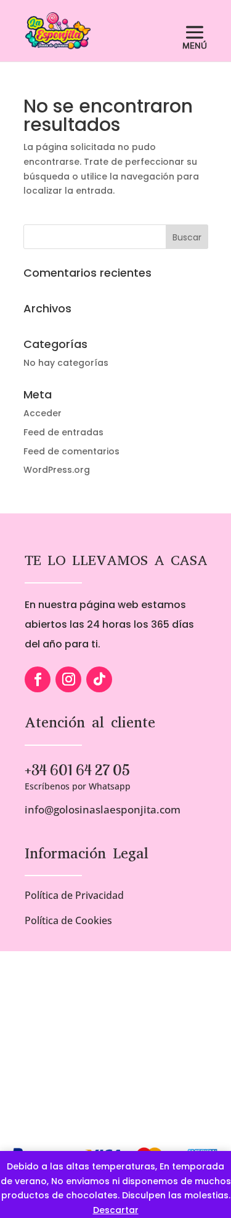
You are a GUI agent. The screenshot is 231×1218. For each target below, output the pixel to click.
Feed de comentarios (71, 451)
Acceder (42, 413)
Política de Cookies (68, 920)
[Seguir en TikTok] (99, 679)
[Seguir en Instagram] (68, 679)
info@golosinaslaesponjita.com (102, 809)
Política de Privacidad (74, 895)
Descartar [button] (116, 1210)
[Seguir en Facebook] (38, 679)
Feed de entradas (63, 432)
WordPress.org (56, 470)
